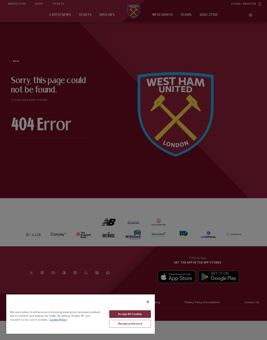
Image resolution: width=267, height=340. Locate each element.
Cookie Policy (58, 319)
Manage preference (130, 323)
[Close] (147, 302)
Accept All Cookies (130, 314)
